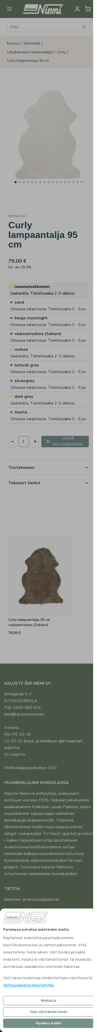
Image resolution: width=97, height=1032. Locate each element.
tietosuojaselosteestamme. (28, 985)
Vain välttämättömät (49, 1011)
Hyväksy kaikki (49, 1023)
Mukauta (48, 1000)
